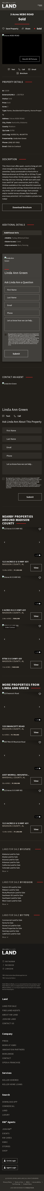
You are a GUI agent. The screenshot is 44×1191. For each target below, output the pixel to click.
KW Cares (7, 1137)
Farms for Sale (7, 923)
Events (5, 1133)
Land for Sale (9, 1006)
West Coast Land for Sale (11, 901)
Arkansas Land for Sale (11, 862)
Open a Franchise (11, 1062)
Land (4, 1110)
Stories (6, 1146)
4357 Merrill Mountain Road (15, 774)
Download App (9, 1101)
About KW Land (10, 1014)
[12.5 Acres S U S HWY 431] (22, 542)
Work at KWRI (9, 1045)
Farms (9, 110)
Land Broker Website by (22, 1188)
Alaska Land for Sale (10, 857)
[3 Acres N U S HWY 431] (22, 591)
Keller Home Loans (12, 1084)
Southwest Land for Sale (11, 898)
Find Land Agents (11, 1010)
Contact (6, 1058)
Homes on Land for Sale (11, 925)
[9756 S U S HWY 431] (22, 639)
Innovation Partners (13, 1049)
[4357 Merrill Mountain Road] (22, 755)
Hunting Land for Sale (10, 931)
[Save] (39, 529)
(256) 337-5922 (14, 142)
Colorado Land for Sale (11, 868)
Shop (4, 1150)
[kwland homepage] (9, 952)
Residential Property (21, 110)
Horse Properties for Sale (12, 928)
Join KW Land (9, 1019)
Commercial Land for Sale (12, 920)
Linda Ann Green (19, 138)
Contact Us (8, 1023)
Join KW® (6, 1129)
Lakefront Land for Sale (11, 934)
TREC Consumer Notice (8, 978)
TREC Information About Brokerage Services (14, 975)
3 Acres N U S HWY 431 (14, 610)
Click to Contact (14, 146)
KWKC (5, 1142)
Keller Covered (10, 1080)
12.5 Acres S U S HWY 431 (15, 561)
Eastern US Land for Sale (11, 887)
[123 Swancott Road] (22, 707)
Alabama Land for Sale (11, 854)
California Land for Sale (11, 865)
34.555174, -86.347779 (18, 134)
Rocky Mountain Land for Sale (13, 892)
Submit (16, 353)
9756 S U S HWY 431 (12, 658)
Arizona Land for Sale (10, 859)
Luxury (5, 1114)
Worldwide (8, 1054)
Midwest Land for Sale (10, 890)
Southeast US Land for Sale (12, 895)
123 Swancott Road (13, 726)
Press (5, 1041)
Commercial (8, 1106)
